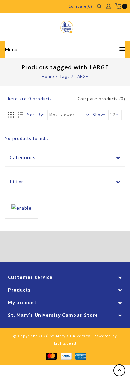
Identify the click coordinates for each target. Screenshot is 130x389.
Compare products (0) (101, 99)
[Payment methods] (51, 355)
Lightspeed (65, 343)
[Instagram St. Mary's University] (83, 247)
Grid (11, 115)
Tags (64, 76)
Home (48, 76)
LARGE (81, 76)
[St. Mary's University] (66, 27)
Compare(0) (80, 6)
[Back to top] (119, 370)
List (20, 115)
